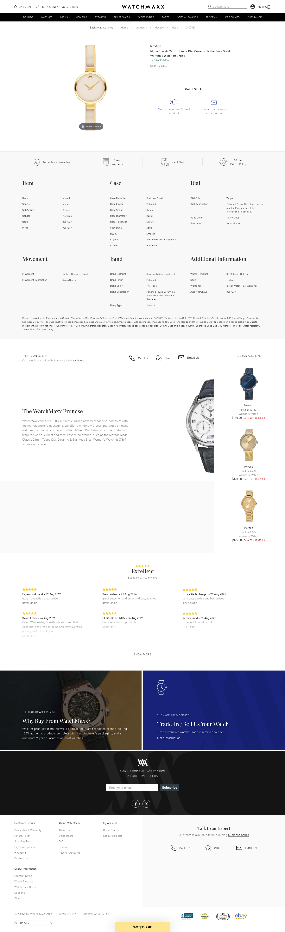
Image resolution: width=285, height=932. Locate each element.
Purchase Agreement (95, 914)
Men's (64, 17)
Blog (17, 898)
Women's (81, 17)
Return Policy (22, 835)
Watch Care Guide (25, 887)
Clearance (254, 17)
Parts (165, 17)
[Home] (143, 7)
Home (124, 27)
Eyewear (100, 17)
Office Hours (66, 835)
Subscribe (169, 787)
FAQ (61, 841)
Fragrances (122, 17)
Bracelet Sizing (23, 876)
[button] (264, 7)
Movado (159, 27)
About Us (64, 830)
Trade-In (212, 17)
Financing (20, 852)
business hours (75, 360)
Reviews (63, 847)
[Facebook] (136, 804)
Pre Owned (232, 17)
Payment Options (24, 847)
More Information (168, 737)
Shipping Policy (23, 841)
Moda (175, 27)
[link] (174, 107)
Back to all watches (101, 27)
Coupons (19, 892)
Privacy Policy (66, 914)
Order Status (111, 830)
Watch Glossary (23, 881)
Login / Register (112, 835)
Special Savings (187, 17)
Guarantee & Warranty (27, 830)
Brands (28, 17)
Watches (46, 17)
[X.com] (146, 804)
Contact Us (21, 858)
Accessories (146, 17)
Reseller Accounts (69, 852)
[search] (209, 6)
